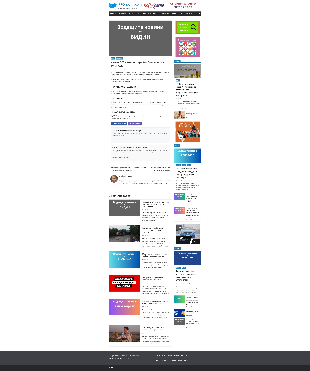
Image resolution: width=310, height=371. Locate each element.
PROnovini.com (130, 4)
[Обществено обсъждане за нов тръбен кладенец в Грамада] (124, 252)
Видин (112, 13)
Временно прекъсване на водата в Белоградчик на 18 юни (156, 302)
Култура (187, 13)
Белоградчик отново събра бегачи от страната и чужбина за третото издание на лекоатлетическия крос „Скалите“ (192, 213)
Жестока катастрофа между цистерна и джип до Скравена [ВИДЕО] (154, 230)
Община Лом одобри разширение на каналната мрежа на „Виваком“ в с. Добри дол (192, 301)
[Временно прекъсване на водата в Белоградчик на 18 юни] (124, 300)
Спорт (180, 13)
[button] (115, 13)
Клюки (174, 13)
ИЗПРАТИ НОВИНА (162, 360)
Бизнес (155, 13)
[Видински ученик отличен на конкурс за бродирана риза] (124, 326)
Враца (131, 13)
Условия (173, 360)
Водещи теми (113, 358)
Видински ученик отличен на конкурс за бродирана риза (153, 329)
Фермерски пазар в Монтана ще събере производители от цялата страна (185, 275)
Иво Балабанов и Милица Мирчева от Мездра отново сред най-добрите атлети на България (192, 198)
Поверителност (183, 360)
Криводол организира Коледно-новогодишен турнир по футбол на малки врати (187, 173)
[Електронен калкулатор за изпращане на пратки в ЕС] (124, 276)
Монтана (122, 13)
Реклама (176, 356)
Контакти (184, 356)
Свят (138, 13)
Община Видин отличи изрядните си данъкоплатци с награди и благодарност (155, 204)
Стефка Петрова (123, 69)
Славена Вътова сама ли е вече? (192, 114)
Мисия (170, 356)
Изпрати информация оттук (120, 157)
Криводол (178, 165)
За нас (158, 356)
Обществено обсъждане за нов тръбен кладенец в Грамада (154, 255)
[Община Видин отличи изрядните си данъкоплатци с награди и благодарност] (124, 201)
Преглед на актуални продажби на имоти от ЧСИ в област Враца (155, 169)
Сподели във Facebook (119, 123)
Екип (164, 356)
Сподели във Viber (134, 123)
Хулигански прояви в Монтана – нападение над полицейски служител (125, 169)
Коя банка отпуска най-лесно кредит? (192, 312)
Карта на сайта (124, 358)
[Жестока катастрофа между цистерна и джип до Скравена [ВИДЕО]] (124, 226)
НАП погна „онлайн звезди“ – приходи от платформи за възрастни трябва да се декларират (187, 90)
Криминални (164, 13)
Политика (146, 13)
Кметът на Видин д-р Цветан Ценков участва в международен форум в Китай (192, 322)
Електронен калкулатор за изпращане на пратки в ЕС (152, 279)
